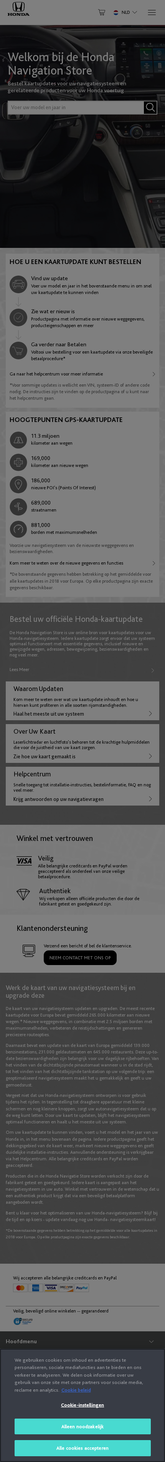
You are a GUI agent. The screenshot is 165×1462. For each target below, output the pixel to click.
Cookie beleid (76, 1390)
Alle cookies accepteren (82, 1448)
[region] (82, 1405)
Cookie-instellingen (82, 1405)
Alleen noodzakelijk (82, 1426)
